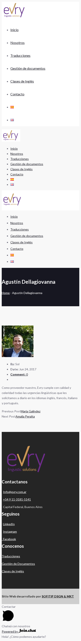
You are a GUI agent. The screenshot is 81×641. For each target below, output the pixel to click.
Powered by (10, 631)
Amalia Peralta (25, 416)
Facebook (9, 539)
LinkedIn (9, 524)
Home (6, 293)
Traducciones (11, 556)
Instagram (10, 531)
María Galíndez (30, 411)
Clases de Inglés (13, 571)
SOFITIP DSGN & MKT (58, 596)
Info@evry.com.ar (14, 492)
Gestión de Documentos (18, 564)
